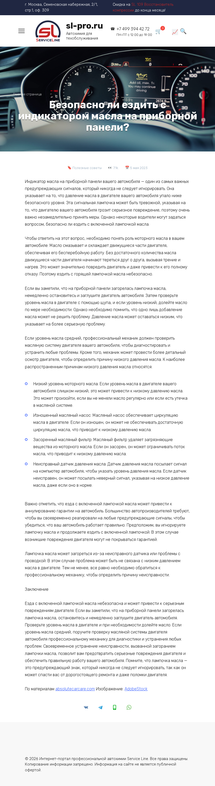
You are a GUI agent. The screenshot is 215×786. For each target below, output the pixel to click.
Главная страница (27, 94)
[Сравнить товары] (175, 32)
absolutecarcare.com (75, 688)
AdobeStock (136, 688)
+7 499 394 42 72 (134, 31)
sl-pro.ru (84, 26)
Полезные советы (87, 168)
